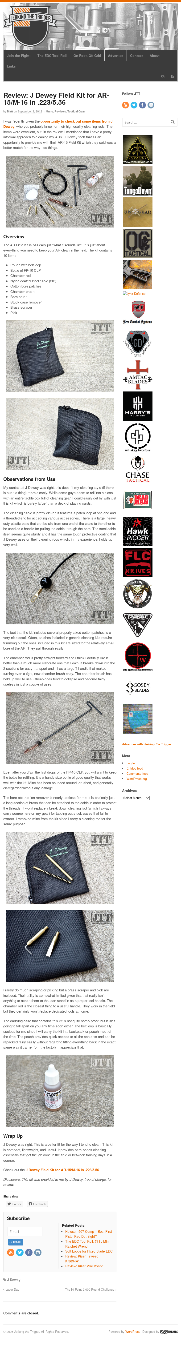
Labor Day (11, 1289)
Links (11, 66)
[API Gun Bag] (137, 731)
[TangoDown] (137, 193)
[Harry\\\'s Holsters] (137, 418)
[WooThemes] (169, 1331)
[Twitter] (20, 1252)
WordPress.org (137, 778)
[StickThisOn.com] (137, 512)
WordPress (132, 1331)
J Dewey (14, 1279)
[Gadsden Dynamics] (137, 356)
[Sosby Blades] (137, 700)
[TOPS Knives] (137, 162)
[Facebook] (29, 1252)
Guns (49, 111)
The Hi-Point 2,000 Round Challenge (90, 1289)
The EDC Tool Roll (52, 55)
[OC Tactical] (137, 255)
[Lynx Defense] (134, 293)
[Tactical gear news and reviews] (30, 44)
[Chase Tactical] (137, 481)
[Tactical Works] (137, 669)
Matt (10, 111)
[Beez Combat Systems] (137, 325)
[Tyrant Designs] (137, 287)
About (155, 55)
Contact (136, 55)
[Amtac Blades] (137, 387)
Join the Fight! (19, 55)
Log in (131, 763)
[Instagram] (38, 1252)
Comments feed (137, 773)
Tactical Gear (76, 111)
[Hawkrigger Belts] (137, 544)
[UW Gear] (137, 224)
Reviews (60, 111)
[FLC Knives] (137, 575)
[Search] (173, 122)
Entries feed (135, 768)
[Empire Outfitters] (137, 637)
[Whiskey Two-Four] (137, 450)
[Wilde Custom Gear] (137, 606)
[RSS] (11, 1252)
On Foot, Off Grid (87, 55)
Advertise (115, 55)
